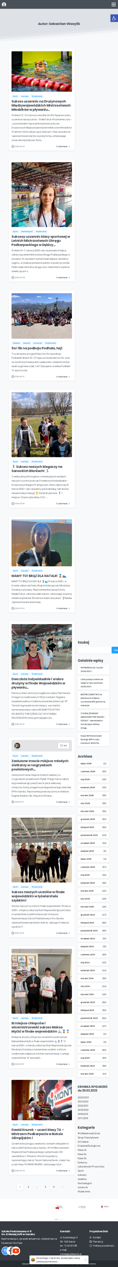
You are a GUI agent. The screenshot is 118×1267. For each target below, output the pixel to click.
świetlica (82, 1179)
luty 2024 (85, 986)
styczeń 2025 (87, 906)
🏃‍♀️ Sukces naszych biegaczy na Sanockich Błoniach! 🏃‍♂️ (37, 468)
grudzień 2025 (88, 819)
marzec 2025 (87, 890)
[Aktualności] (5, 1251)
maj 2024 (85, 962)
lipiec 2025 (86, 859)
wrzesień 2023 (88, 1026)
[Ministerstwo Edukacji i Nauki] (59, 1207)
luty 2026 (85, 803)
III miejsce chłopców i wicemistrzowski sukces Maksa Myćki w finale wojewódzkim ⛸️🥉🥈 (41, 1027)
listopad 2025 (87, 827)
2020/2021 (83, 1105)
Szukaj (83, 642)
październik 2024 (89, 930)
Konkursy (82, 1162)
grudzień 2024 (88, 914)
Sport (81, 1170)
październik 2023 (89, 1018)
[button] (114, 18)
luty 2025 (85, 898)
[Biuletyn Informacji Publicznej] (36, 1207)
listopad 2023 (87, 1010)
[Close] (85, 1259)
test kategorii (85, 1183)
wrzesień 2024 (88, 938)
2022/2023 (83, 1097)
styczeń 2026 (87, 811)
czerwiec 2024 (88, 954)
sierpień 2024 (87, 946)
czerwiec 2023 (88, 1050)
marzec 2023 (87, 1073)
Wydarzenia (84, 1191)
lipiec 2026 (86, 763)
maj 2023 (85, 1058)
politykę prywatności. (47, 1261)
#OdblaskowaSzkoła (89, 1133)
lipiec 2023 (86, 1042)
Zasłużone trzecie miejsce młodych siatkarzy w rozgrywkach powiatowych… (40, 765)
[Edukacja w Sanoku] (82, 1207)
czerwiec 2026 (88, 771)
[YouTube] (16, 1251)
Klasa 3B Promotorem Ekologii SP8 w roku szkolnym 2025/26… (91, 739)
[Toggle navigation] (114, 4)
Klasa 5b (82, 1158)
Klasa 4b (82, 1150)
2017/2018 (83, 1118)
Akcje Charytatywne (88, 1137)
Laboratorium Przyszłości (91, 1166)
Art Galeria (83, 1141)
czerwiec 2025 (88, 867)
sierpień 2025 (87, 851)
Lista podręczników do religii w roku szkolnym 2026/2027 (92, 683)
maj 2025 (85, 875)
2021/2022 (83, 1101)
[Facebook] (10, 1251)
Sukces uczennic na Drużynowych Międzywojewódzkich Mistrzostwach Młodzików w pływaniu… (41, 105)
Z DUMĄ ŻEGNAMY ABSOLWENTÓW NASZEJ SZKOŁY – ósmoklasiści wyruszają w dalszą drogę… (92, 720)
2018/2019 (83, 1114)
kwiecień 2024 (88, 970)
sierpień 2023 (87, 1034)
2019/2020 (83, 1109)
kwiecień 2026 (88, 787)
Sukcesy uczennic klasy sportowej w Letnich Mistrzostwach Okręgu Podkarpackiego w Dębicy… (41, 240)
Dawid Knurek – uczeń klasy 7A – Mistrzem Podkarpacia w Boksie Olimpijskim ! (38, 1133)
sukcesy (82, 1174)
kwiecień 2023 (88, 1065)
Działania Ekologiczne (89, 1145)
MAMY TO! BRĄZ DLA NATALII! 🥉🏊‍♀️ (39, 576)
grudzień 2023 (88, 1002)
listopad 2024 (87, 922)
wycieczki (83, 1187)
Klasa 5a (82, 1154)
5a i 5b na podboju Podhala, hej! (37, 348)
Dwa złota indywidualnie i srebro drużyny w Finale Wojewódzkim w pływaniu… (38, 683)
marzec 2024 (87, 978)
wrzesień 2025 (88, 843)
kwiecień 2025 (88, 882)
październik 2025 (89, 835)
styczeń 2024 (87, 994)
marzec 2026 (87, 795)
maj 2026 (85, 779)
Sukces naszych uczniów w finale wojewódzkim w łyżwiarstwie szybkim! (38, 896)
